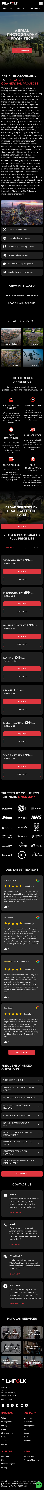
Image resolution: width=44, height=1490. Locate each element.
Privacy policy (29, 1456)
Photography (6, 1422)
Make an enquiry (8, 1464)
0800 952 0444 (6, 1399)
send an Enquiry (22, 51)
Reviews (27, 1440)
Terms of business (31, 1460)
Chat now (5, 1456)
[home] (9, 3)
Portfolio (28, 1437)
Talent (4, 1440)
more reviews (22, 1052)
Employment (29, 1425)
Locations (28, 1433)
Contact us (28, 1422)
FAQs (3, 1460)
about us (8, 9)
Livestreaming (7, 1433)
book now (22, 526)
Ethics (26, 1429)
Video (3, 1418)
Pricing (21, 9)
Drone (3, 1429)
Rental (4, 1444)
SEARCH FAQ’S (22, 1174)
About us (28, 1418)
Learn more (22, 579)
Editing (4, 1425)
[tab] (10, 548)
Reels (3, 1437)
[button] (41, 3)
